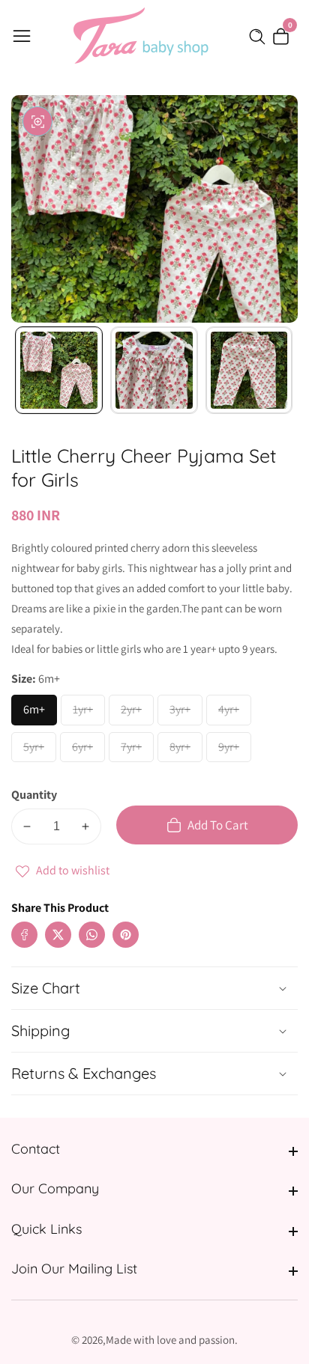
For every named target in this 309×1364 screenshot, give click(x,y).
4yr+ (234, 713)
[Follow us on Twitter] (58, 935)
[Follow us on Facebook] (24, 935)
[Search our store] (260, 36)
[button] (155, 919)
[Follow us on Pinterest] (125, 935)
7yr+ (136, 751)
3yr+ (185, 713)
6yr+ (88, 751)
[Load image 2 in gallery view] (154, 370)
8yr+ (185, 751)
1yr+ (88, 713)
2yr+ (136, 713)
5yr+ (39, 751)
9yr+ (234, 751)
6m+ (39, 713)
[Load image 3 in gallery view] (249, 370)
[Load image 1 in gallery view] (59, 370)
